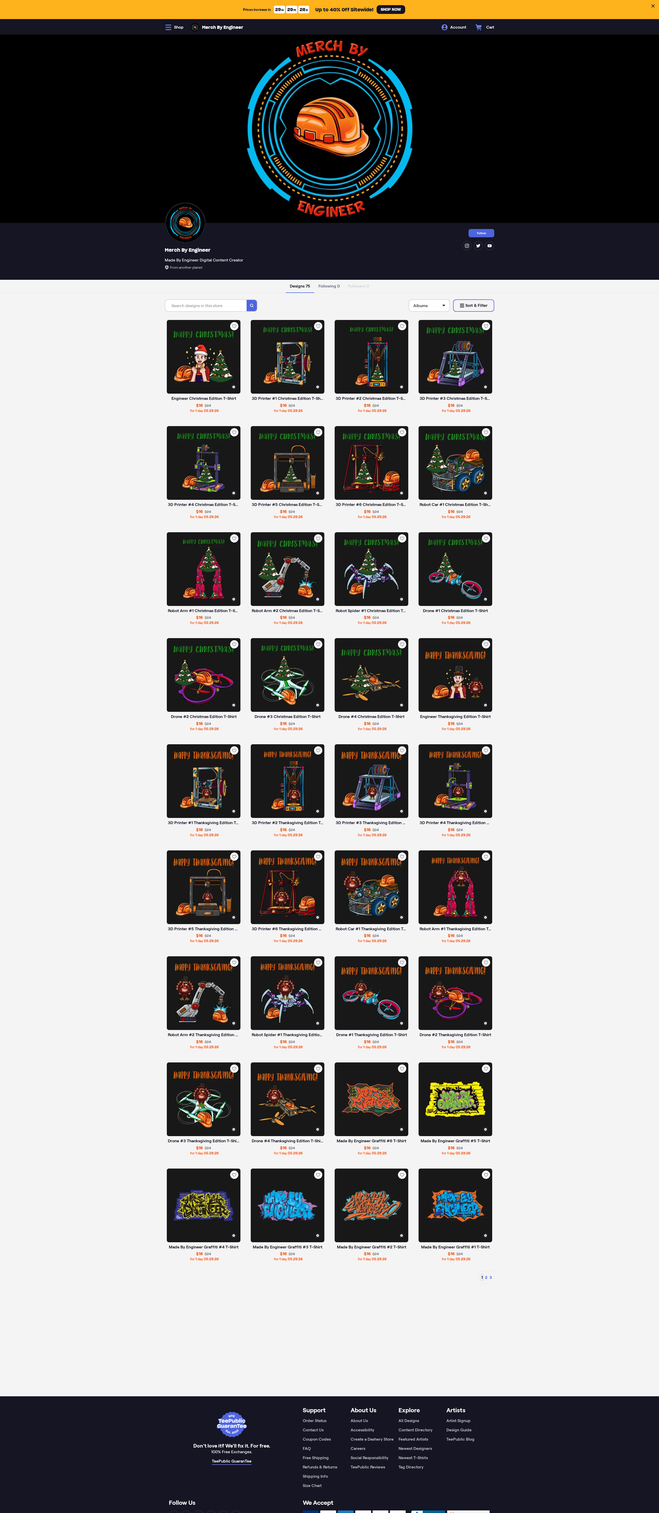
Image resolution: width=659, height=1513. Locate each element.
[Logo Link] (195, 27)
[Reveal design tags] (233, 387)
